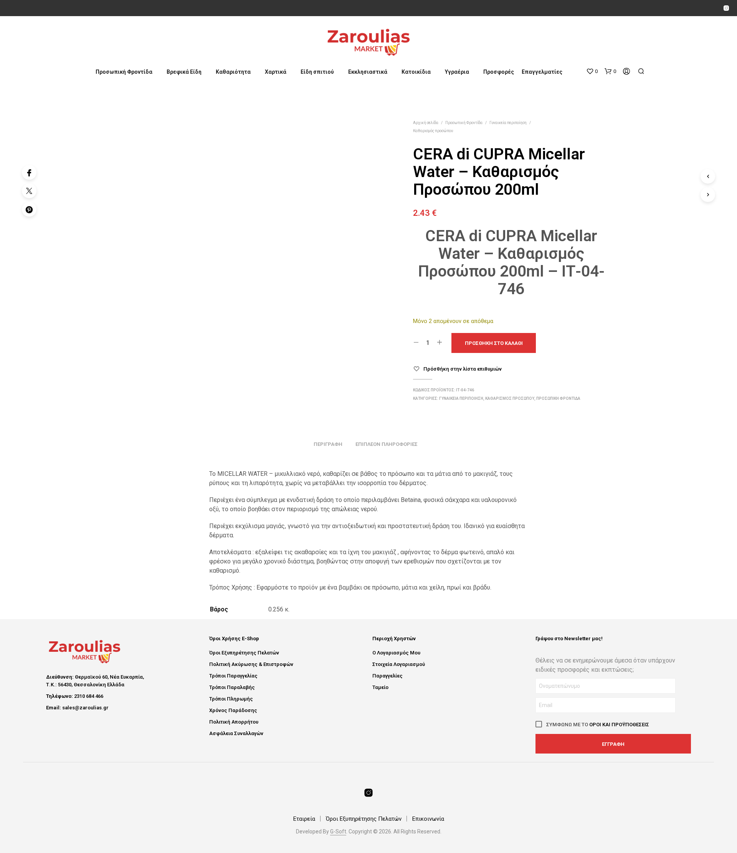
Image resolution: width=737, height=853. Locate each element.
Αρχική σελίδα (425, 123)
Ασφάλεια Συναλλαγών (236, 733)
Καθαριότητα (233, 72)
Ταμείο (380, 687)
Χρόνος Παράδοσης (233, 710)
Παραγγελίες (387, 676)
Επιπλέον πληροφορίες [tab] (386, 444)
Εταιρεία (304, 818)
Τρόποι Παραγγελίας (233, 676)
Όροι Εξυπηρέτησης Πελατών (244, 653)
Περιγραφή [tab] (328, 444)
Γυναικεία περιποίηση (508, 123)
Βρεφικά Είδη (184, 72)
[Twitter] (29, 191)
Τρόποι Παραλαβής (232, 687)
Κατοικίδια (416, 72)
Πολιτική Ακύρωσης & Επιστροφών (251, 664)
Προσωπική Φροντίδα (124, 72)
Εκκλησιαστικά (367, 72)
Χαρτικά (275, 72)
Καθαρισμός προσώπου (433, 131)
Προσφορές (498, 72)
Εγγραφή (613, 744)
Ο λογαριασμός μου (396, 653)
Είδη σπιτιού (317, 72)
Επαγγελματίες (542, 72)
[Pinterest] (29, 209)
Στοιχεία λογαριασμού (398, 664)
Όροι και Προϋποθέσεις (619, 724)
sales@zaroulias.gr (85, 708)
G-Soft (338, 832)
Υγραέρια (457, 72)
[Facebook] (29, 172)
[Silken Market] (726, 8)
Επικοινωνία (428, 818)
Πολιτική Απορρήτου (233, 722)
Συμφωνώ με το (597, 724)
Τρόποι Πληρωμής (231, 699)
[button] (592, 71)
